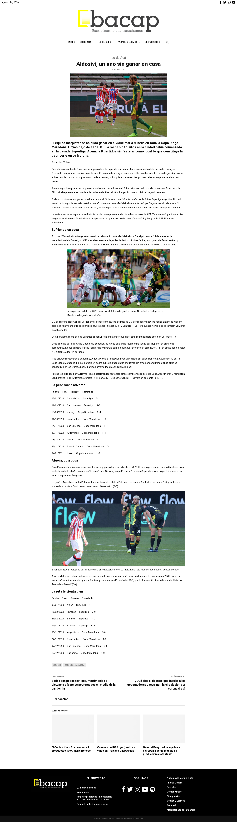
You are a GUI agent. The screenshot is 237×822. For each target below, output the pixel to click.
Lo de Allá (105, 42)
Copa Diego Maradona (74, 665)
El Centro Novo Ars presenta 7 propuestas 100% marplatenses (71, 749)
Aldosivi (57, 665)
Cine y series (173, 796)
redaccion (61, 699)
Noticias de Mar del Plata (180, 778)
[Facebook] (123, 789)
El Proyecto (152, 42)
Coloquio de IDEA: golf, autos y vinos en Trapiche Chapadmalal (116, 749)
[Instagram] (137, 789)
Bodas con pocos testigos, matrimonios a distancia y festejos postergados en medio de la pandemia (84, 684)
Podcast (171, 805)
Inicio (71, 42)
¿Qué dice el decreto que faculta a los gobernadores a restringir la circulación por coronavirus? (156, 684)
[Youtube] (145, 789)
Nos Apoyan (83, 792)
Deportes (172, 787)
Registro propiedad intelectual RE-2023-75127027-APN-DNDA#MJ (95, 798)
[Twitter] (130, 789)
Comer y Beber (175, 791)
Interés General (175, 782)
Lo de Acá (85, 42)
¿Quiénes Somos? (86, 787)
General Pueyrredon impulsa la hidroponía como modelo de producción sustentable (162, 751)
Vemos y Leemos (128, 42)
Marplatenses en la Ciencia (181, 810)
